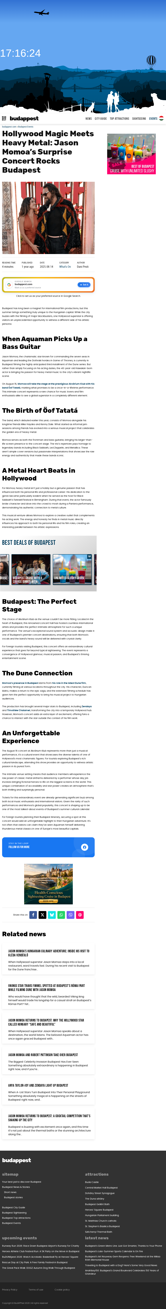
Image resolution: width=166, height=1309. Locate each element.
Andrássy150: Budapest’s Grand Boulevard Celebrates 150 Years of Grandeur (122, 1272)
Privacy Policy (9, 1290)
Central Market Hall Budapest (101, 1188)
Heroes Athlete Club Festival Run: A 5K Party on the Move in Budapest (40, 1251)
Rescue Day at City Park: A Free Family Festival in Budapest (35, 1262)
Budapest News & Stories (16, 1187)
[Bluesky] (52, 915)
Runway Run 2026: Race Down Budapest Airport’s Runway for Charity (40, 1246)
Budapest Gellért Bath (97, 1204)
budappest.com (9, 126)
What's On (65, 266)
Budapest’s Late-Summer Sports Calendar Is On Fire (114, 1251)
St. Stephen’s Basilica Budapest (102, 1226)
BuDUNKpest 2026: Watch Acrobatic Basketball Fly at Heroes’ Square (40, 1257)
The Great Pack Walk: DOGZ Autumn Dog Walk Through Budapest (38, 1268)
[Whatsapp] (61, 915)
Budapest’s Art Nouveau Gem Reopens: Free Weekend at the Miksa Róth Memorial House (122, 1258)
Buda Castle (92, 1182)
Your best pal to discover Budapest (21, 1182)
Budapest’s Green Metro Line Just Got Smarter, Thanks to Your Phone (123, 1246)
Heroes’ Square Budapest (99, 1210)
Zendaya (87, 706)
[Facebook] (33, 915)
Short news (10, 1192)
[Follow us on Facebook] (84, 847)
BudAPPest (24, 118)
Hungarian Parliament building (102, 1215)
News (89, 119)
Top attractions (119, 119)
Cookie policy (62, 1290)
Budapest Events (25, 126)
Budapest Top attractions (16, 1218)
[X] (42, 915)
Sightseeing (139, 119)
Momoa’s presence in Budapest (20, 683)
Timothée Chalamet (18, 710)
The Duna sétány (94, 1199)
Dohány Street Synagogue (100, 1193)
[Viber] (70, 915)
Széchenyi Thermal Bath (98, 1232)
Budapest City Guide (13, 1208)
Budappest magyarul (161, 118)
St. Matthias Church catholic (101, 1221)
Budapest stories (13, 1197)
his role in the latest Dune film (69, 683)
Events (153, 119)
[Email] (80, 915)
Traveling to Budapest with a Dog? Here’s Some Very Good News (121, 1265)
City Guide (101, 119)
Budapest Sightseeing (14, 1213)
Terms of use (36, 1290)
